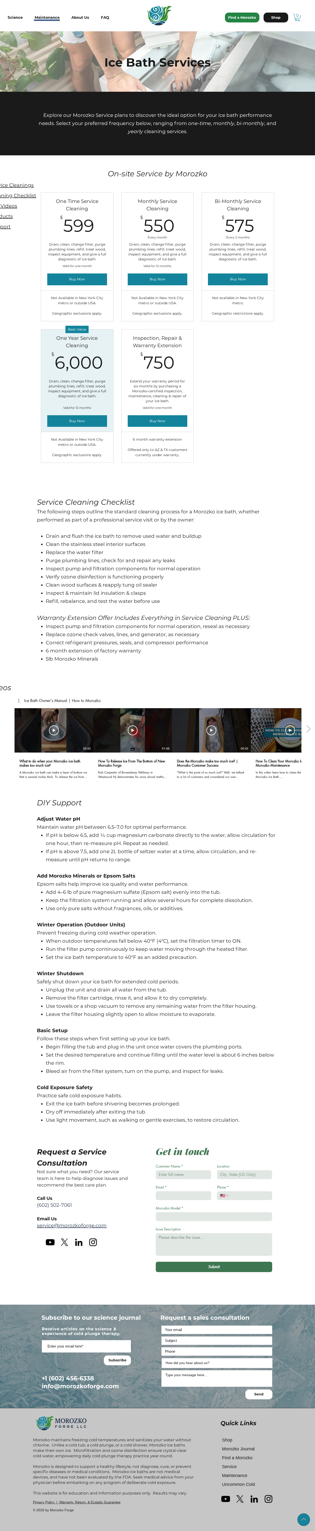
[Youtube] (50, 1242)
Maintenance (234, 1475)
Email (161, 1187)
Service (229, 1466)
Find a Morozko (237, 1457)
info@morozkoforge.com (80, 1386)
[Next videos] (308, 729)
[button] (18, 17)
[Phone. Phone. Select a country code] (224, 1196)
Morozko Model (169, 1208)
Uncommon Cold (238, 1484)
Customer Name (169, 1166)
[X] (64, 1242)
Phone (223, 1187)
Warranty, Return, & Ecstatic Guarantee (90, 1502)
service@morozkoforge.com (72, 1225)
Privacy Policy (43, 1502)
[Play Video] (54, 730)
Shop (227, 1440)
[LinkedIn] (79, 1242)
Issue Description (168, 1229)
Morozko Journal (238, 1448)
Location (223, 1166)
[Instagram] (93, 1242)
